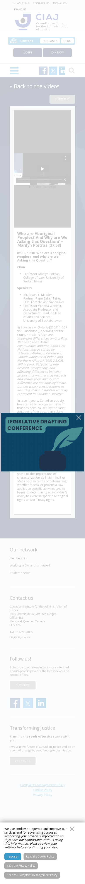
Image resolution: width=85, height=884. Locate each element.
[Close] (79, 417)
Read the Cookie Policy (40, 856)
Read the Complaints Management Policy (32, 875)
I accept (13, 856)
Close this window (72, 829)
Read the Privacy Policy (21, 865)
